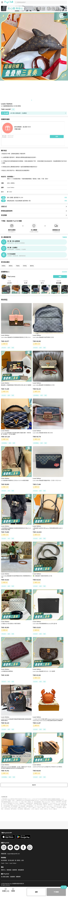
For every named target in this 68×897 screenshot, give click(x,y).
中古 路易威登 (22, 806)
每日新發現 (4, 860)
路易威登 (8, 802)
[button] (9, 282)
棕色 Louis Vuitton (46, 802)
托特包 (25, 265)
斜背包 (13, 183)
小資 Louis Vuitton (57, 806)
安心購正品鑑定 (5, 876)
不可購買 (56, 892)
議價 (36, 892)
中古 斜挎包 (20, 809)
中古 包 (50, 809)
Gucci (6, 863)
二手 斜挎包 (59, 807)
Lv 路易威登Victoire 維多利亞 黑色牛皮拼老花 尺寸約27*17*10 (16, 799)
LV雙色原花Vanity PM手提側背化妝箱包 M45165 (27, 800)
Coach (2, 863)
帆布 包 (45, 804)
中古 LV (48, 807)
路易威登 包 (45, 803)
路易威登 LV (22, 803)
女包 (8, 183)
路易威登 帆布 (29, 803)
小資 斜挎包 (7, 809)
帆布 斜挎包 (39, 804)
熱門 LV (44, 807)
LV (19, 802)
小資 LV (39, 807)
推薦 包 (55, 809)
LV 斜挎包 (29, 804)
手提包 (18, 265)
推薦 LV (53, 807)
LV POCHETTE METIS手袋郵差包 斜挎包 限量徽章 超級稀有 (46, 799)
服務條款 (14, 870)
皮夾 (22, 860)
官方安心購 (11, 860)
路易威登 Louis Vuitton (13, 803)
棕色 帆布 (58, 802)
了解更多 (64, 237)
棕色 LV (53, 802)
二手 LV (30, 807)
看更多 (34, 785)
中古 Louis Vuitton (12, 807)
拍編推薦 (12, 876)
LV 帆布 (24, 804)
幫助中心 (3, 870)
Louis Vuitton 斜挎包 (8, 804)
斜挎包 (29, 802)
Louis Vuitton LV (53, 803)
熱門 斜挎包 (13, 809)
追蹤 (60, 276)
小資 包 (41, 809)
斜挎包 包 (50, 804)
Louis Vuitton (10, 187)
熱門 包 (46, 809)
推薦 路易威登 (29, 806)
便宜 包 (37, 809)
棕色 (22, 802)
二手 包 (32, 809)
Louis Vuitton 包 (18, 804)
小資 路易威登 (6, 806)
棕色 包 (5, 803)
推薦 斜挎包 (27, 809)
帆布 (26, 802)
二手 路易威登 (56, 804)
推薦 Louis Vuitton (22, 807)
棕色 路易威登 (37, 802)
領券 (57, 136)
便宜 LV (34, 807)
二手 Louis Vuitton (38, 806)
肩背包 (10, 265)
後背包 (32, 265)
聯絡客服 (9, 870)
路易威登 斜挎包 (38, 803)
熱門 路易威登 (14, 806)
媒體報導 (18, 876)
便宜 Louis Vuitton (48, 806)
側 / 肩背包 (17, 860)
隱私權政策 (21, 870)
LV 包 (34, 804)
